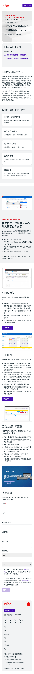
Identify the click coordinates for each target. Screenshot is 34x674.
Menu (26, 5)
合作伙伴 (6, 645)
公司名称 (5, 532)
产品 (5, 631)
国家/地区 (5, 551)
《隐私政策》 (25, 581)
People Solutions (13, 18)
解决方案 (6, 634)
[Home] (5, 5)
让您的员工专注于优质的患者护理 (18, 58)
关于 (5, 649)
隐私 (5, 654)
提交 (4, 590)
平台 (5, 638)
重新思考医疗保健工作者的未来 (18, 55)
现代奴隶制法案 (17, 654)
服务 (5, 642)
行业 (3, 560)
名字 (3, 504)
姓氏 (3, 513)
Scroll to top (28, 604)
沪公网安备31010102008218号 (13, 660)
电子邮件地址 (6, 523)
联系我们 (8, 610)
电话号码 (5, 542)
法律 (9, 654)
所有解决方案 (10, 16)
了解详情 (6, 328)
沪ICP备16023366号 (10, 657)
